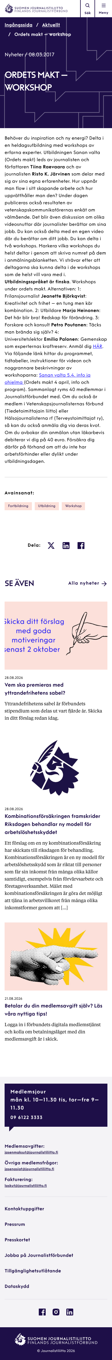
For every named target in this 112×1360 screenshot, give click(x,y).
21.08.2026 (13, 999)
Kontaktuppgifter (24, 1209)
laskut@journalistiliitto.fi (26, 1186)
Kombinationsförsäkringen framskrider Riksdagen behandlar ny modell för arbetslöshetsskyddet (52, 824)
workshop (73, 506)
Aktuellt (51, 25)
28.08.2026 (14, 678)
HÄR (97, 346)
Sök (87, 13)
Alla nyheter (83, 583)
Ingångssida (18, 25)
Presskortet (17, 1240)
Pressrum (15, 1224)
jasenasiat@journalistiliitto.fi (29, 1169)
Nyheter (14, 55)
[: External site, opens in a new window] (51, 545)
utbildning (46, 506)
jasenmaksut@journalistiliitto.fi (31, 1152)
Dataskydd (17, 1286)
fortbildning (18, 506)
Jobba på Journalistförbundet (39, 1255)
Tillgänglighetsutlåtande (33, 1271)
